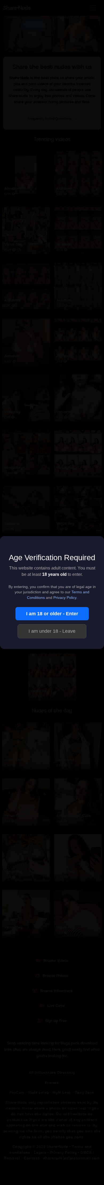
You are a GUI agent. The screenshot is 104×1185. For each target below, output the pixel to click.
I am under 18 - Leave (52, 631)
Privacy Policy (64, 598)
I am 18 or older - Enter (52, 613)
